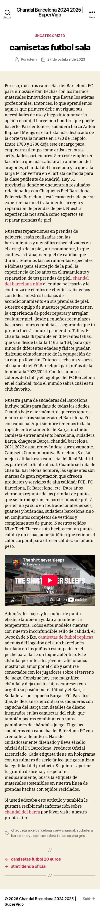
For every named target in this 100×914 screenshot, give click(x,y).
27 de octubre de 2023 (66, 59)
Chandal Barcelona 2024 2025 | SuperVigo (50, 12)
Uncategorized (50, 36)
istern (32, 59)
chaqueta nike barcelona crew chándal (43, 830)
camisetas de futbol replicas (65, 637)
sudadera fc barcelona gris (62, 835)
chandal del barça (22, 812)
